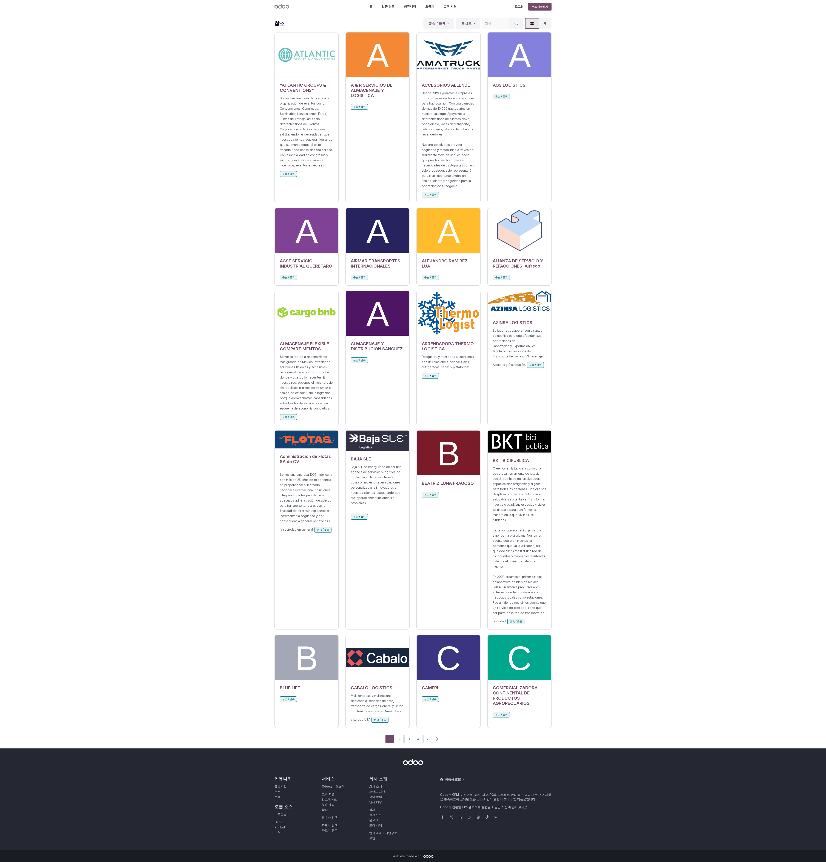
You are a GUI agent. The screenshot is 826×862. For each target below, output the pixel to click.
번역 (277, 832)
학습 (325, 809)
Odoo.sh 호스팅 (333, 786)
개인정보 (391, 833)
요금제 (429, 6)
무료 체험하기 (540, 6)
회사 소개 (375, 786)
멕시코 (466, 23)
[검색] (516, 23)
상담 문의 (375, 797)
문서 (277, 791)
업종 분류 (388, 6)
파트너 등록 (330, 830)
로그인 (519, 6)
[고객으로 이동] (306, 54)
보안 (372, 838)
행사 (372, 809)
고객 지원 (450, 6)
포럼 (277, 797)
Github (279, 822)
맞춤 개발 (328, 804)
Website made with (407, 856)
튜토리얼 (280, 786)
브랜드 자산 (377, 791)
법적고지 (375, 833)
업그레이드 (329, 799)
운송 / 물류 (437, 23)
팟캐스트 (375, 815)
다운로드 (280, 814)
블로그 (373, 820)
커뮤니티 (410, 6)
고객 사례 (375, 825)
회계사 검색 (330, 817)
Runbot (279, 827)
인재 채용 (375, 802)
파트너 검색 (330, 825)
